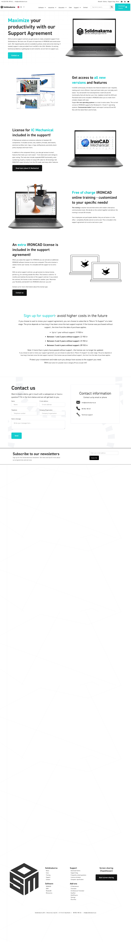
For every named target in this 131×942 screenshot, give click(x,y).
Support (48, 877)
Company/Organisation (46, 410)
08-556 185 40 (77, 912)
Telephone (14, 410)
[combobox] (21, 7)
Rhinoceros (49, 893)
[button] (42, 7)
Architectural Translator (77, 891)
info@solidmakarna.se (21, 1)
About (117, 1)
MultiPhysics (74, 895)
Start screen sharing (106, 877)
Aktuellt (100, 1)
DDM (47, 888)
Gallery (105, 1)
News (47, 870)
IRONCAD (48, 886)
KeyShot (73, 893)
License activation (76, 877)
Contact (48, 879)
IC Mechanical (75, 886)
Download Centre (75, 870)
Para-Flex (73, 899)
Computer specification (77, 879)
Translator (74, 888)
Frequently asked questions (78, 875)
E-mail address (44, 401)
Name (13, 401)
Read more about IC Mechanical (27, 168)
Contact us (15, 55)
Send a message (16, 419)
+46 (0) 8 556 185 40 (6, 1)
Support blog (111, 1)
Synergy (73, 897)
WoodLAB (48, 891)
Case (47, 873)
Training (48, 875)
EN (21, 7)
